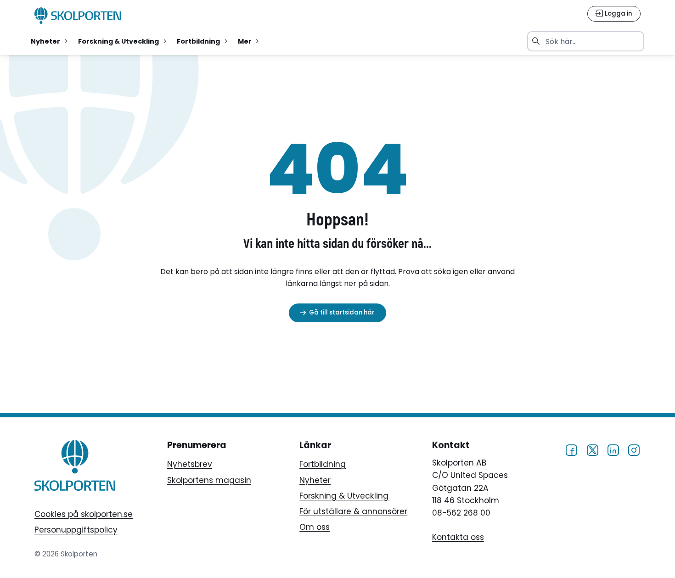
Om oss (314, 527)
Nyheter (315, 480)
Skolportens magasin (209, 480)
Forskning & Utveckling (343, 495)
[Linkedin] (613, 449)
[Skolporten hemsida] (78, 16)
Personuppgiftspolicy (76, 529)
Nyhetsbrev (189, 464)
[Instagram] (634, 449)
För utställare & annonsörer (353, 511)
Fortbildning (322, 464)
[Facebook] (571, 449)
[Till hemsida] (74, 467)
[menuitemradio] (50, 41)
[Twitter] (592, 449)
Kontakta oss (458, 537)
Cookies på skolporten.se (83, 514)
